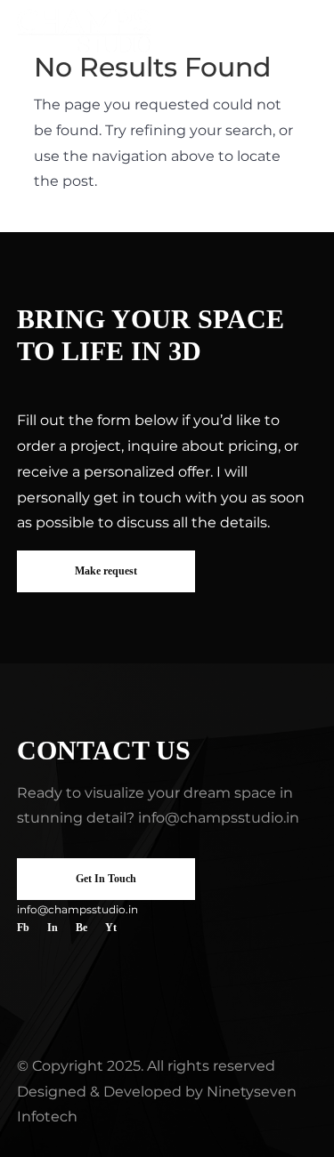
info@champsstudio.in (218, 817)
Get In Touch (106, 878)
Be (81, 927)
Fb (23, 927)
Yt (111, 927)
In (52, 927)
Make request (106, 571)
